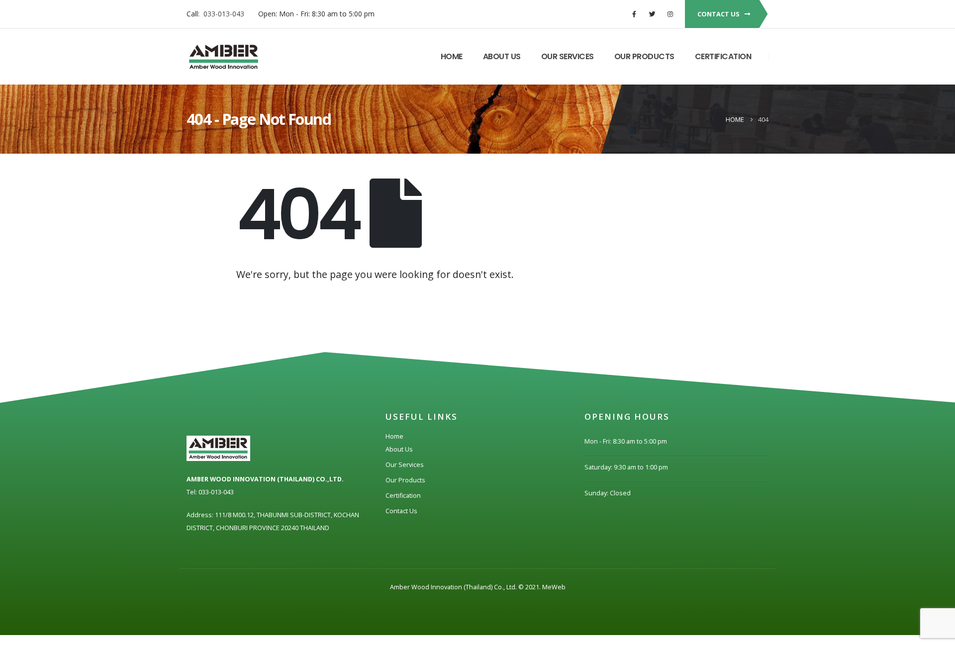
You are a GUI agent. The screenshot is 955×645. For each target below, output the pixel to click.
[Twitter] (652, 13)
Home (452, 56)
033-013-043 (223, 13)
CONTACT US (719, 13)
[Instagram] (670, 13)
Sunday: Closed (607, 493)
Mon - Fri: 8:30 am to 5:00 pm (625, 441)
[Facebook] (634, 13)
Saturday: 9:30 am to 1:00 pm (626, 467)
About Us (502, 56)
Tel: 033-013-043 (210, 492)
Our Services (567, 56)
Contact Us (401, 511)
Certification (723, 56)
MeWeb (554, 587)
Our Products (644, 56)
